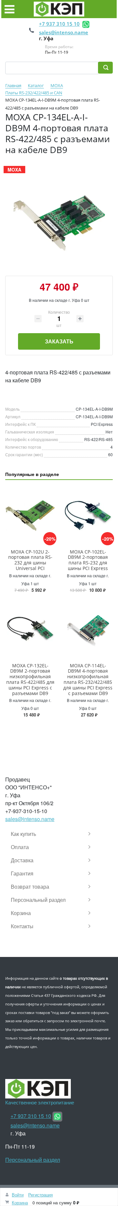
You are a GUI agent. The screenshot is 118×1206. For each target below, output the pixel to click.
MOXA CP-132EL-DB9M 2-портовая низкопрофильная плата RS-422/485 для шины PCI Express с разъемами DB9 (30, 679)
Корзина (20, 1202)
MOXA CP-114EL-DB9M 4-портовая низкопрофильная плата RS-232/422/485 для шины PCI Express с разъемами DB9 (87, 679)
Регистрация (40, 1194)
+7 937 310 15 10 (59, 23)
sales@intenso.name (63, 32)
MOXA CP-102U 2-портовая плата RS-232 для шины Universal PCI (30, 560)
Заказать (59, 341)
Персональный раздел (32, 1159)
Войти (18, 1194)
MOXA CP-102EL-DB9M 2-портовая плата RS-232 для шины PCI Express (88, 560)
